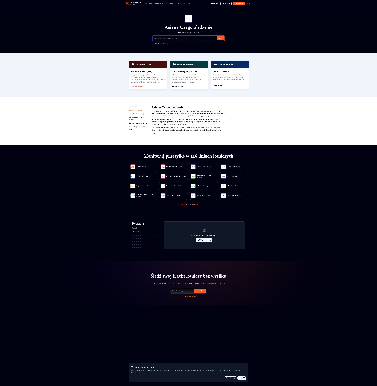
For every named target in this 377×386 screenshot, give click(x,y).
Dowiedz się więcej (177, 86)
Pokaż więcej (156, 134)
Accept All (242, 378)
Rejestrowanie (214, 3)
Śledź (220, 38)
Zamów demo (199, 291)
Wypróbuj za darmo (137, 86)
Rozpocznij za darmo (188, 296)
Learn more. (145, 373)
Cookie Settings (230, 378)
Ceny (188, 3)
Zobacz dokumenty (219, 85)
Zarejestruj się (226, 3)
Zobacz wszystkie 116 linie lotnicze (188, 204)
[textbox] (189, 38)
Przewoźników (159, 3)
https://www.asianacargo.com (189, 32)
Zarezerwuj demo (239, 3)
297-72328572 (164, 43)
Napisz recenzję (205, 240)
